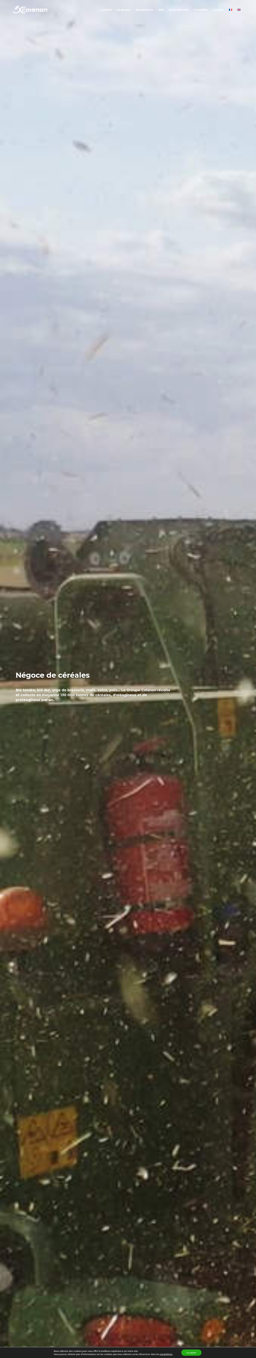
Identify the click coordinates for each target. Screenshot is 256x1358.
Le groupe (123, 9)
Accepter (191, 1352)
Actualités (201, 9)
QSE (161, 9)
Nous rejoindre (179, 9)
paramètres (166, 1354)
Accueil (106, 9)
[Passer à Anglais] (239, 8)
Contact (218, 9)
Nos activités (144, 9)
